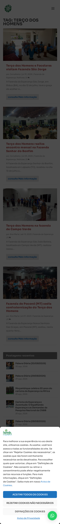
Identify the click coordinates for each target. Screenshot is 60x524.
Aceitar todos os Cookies (30, 494)
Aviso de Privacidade (28, 518)
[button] (52, 515)
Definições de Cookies (30, 511)
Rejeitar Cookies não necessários (30, 503)
